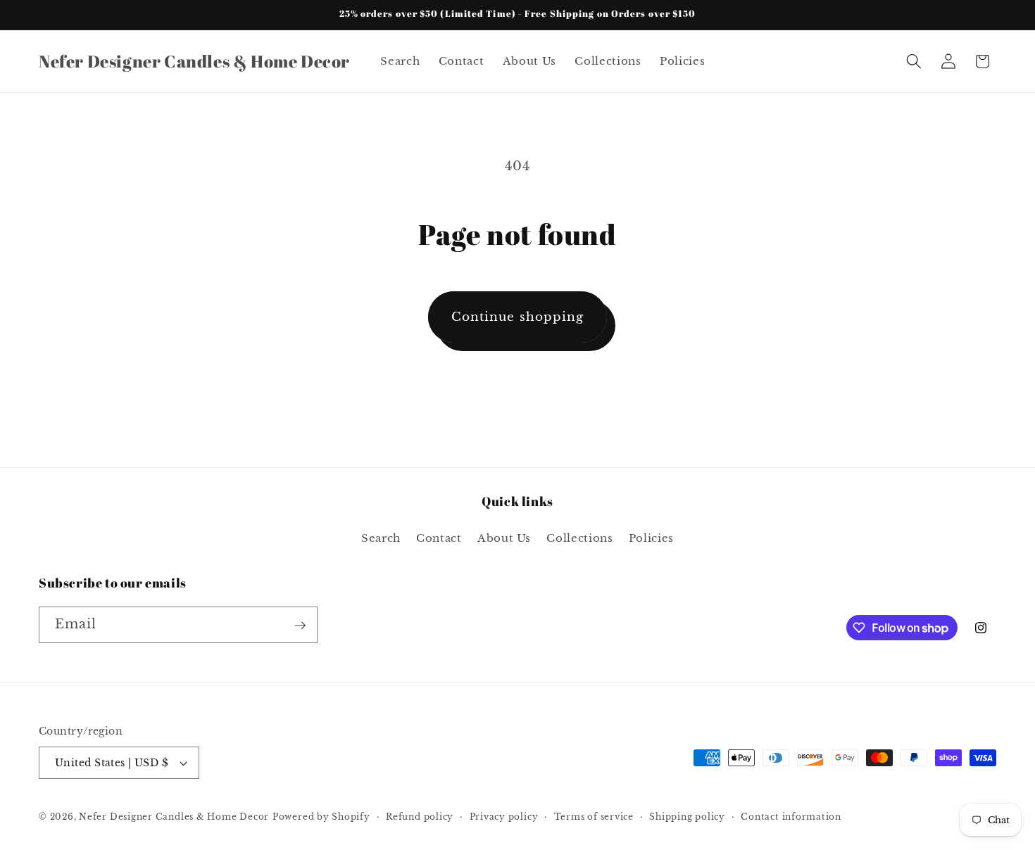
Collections (579, 538)
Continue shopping (517, 317)
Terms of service (594, 816)
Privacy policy (504, 816)
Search (381, 538)
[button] (914, 61)
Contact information (791, 816)
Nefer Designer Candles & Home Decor (174, 816)
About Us (504, 538)
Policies (651, 538)
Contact (439, 538)
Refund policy (419, 816)
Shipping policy (687, 816)
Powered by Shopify (321, 816)
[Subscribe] (300, 625)
